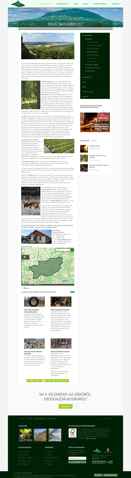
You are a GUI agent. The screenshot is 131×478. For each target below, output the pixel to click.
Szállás (84, 5)
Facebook (98, 462)
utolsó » (66, 380)
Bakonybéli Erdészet (92, 42)
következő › (58, 380)
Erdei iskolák (24, 454)
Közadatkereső (25, 464)
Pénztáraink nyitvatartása (92, 67)
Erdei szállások (25, 451)
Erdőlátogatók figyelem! (60, 310)
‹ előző (35, 380)
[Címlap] (18, 4)
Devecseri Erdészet (92, 52)
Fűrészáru (50, 461)
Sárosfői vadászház (55, 200)
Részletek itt (65, 406)
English (27, 288)
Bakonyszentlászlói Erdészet (94, 45)
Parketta (49, 451)
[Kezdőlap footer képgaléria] (25, 441)
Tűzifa (49, 454)
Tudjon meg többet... (91, 438)
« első (29, 380)
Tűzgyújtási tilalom (94, 146)
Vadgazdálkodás (61, 5)
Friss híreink (84, 141)
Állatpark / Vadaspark (27, 458)
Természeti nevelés (99, 5)
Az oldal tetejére (107, 418)
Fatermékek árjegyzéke (91, 64)
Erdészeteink (88, 39)
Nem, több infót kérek (110, 475)
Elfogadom (98, 475)
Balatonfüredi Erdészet (93, 48)
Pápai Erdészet (91, 61)
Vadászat (49, 464)
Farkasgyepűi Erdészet (93, 55)
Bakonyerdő (95, 458)
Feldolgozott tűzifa (52, 458)
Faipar (75, 5)
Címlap (30, 418)
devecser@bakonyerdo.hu (64, 239)
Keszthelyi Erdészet (92, 58)
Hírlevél (94, 141)
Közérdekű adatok (26, 461)
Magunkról (114, 5)
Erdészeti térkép (89, 71)
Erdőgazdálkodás (44, 5)
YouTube (109, 462)
